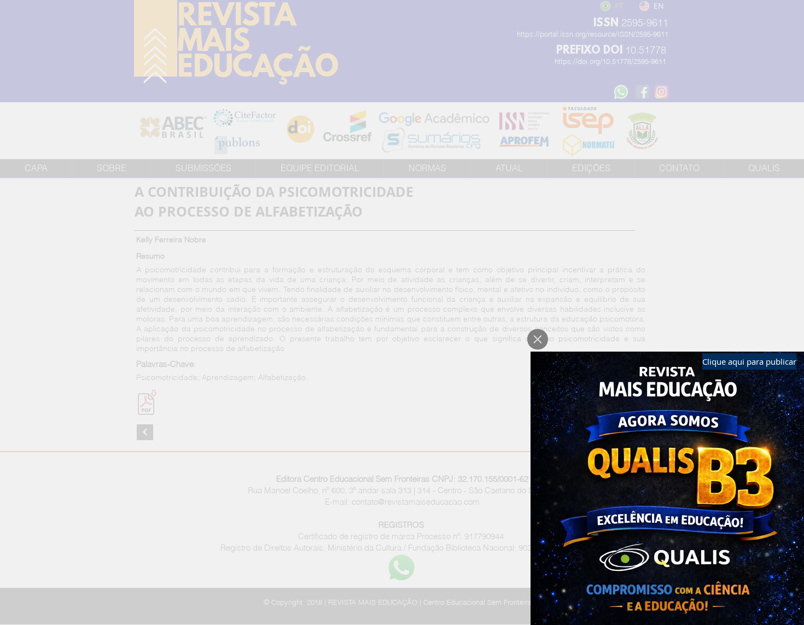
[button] (537, 339)
